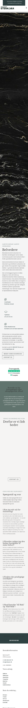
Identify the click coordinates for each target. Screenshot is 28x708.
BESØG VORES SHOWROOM (13, 354)
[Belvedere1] (14, 237)
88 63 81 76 (16, 347)
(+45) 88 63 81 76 (8, 660)
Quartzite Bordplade (7, 244)
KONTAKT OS (8, 357)
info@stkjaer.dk (9, 349)
